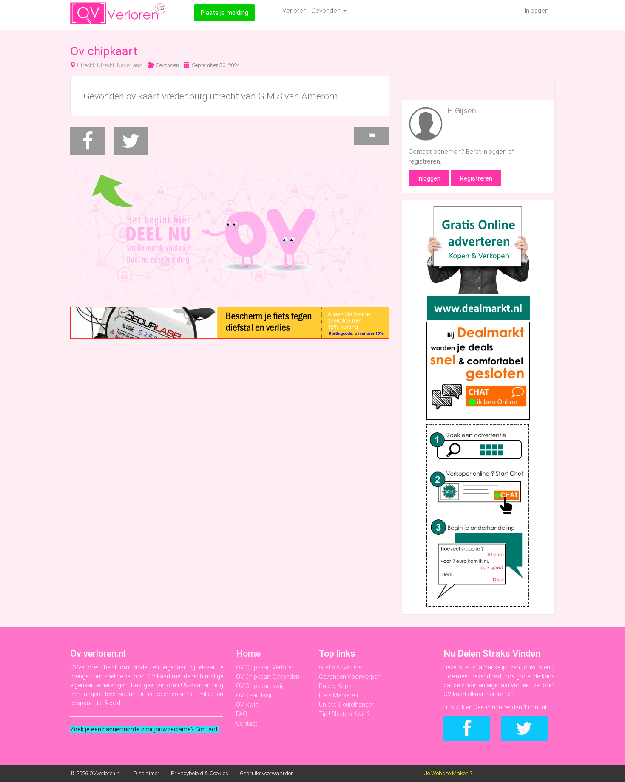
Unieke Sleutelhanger (346, 704)
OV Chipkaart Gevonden (267, 676)
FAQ (241, 714)
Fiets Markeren (338, 695)
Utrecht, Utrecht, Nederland (109, 65)
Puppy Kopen (337, 686)
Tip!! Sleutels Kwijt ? (344, 714)
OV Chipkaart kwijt (260, 686)
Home (248, 653)
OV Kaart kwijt (254, 695)
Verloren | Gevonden (312, 10)
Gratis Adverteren (342, 667)
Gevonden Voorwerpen (350, 676)
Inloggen (536, 10)
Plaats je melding (224, 13)
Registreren (476, 178)
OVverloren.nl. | (111, 773)
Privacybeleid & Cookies (199, 773)
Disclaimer (146, 773)
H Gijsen (462, 110)
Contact (246, 723)
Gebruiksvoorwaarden (267, 773)
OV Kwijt (247, 704)
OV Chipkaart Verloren (265, 667)
